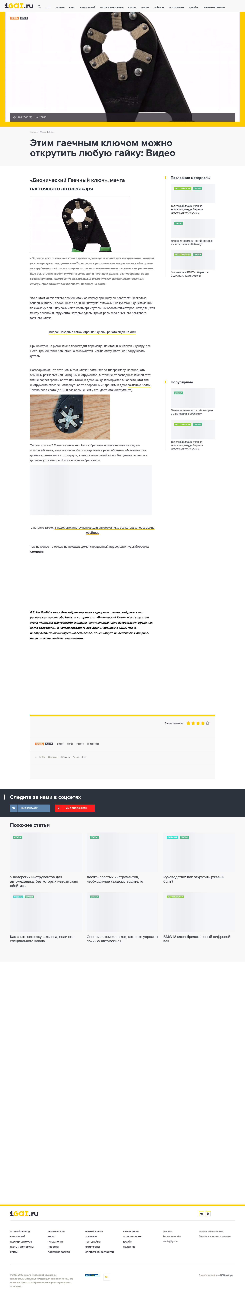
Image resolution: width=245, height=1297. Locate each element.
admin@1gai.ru (170, 1241)
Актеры (60, 8)
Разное (80, 744)
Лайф (24, 18)
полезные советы (214, 8)
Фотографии (176, 8)
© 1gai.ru (65, 757)
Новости (53, 1247)
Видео (60, 744)
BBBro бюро (226, 1275)
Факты (145, 8)
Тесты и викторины (112, 8)
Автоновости (56, 1232)
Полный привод (20, 1232)
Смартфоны (92, 1247)
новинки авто (94, 1232)
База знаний (87, 8)
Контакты (167, 1231)
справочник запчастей (99, 1252)
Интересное (93, 744)
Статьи (132, 8)
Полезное (129, 1247)
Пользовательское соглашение (214, 1236)
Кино (72, 8)
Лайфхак (159, 8)
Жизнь (14, 18)
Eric (84, 757)
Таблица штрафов (21, 1242)
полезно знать (132, 1237)
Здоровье (91, 1237)
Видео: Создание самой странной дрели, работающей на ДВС (92, 332)
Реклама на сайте (172, 1236)
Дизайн (193, 8)
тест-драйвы (92, 1242)
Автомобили (130, 1232)
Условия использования (211, 1231)
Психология (55, 1242)
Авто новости (182, 189)
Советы (18, 897)
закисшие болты (139, 385)
